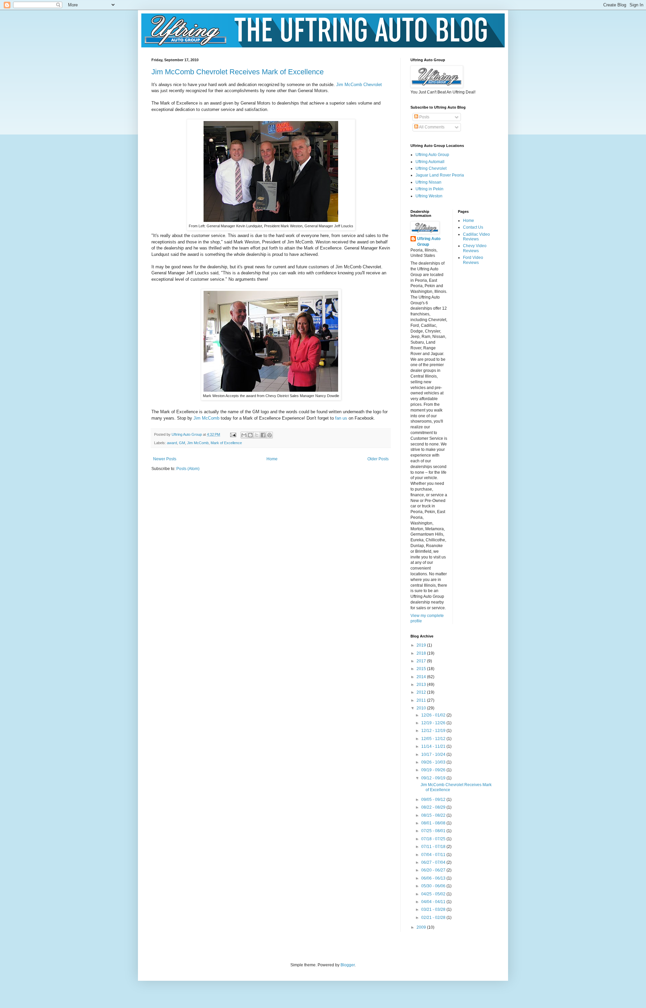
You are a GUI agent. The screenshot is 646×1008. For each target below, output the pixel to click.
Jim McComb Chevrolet (359, 84)
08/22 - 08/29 (433, 807)
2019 (422, 645)
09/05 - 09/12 (433, 799)
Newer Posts (164, 459)
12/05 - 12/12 (433, 738)
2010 (422, 708)
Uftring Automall (430, 161)
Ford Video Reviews (473, 260)
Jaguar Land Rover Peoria (440, 175)
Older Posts (378, 459)
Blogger (347, 965)
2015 (422, 668)
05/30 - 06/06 (433, 886)
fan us (341, 418)
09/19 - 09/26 (433, 770)
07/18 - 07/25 (433, 839)
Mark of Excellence (226, 443)
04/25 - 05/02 (433, 894)
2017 (422, 661)
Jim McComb (206, 418)
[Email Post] (232, 434)
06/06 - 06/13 (433, 878)
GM (182, 443)
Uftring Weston (429, 196)
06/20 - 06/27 (433, 870)
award (172, 443)
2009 (422, 927)
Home (272, 459)
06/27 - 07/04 (433, 862)
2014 (422, 676)
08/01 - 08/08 (433, 823)
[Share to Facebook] (263, 435)
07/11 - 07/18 (433, 846)
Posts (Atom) (188, 468)
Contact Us (473, 227)
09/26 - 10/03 (433, 762)
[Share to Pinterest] (269, 435)
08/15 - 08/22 (433, 815)
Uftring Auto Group (432, 154)
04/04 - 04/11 (433, 901)
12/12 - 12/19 (433, 730)
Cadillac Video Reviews (476, 236)
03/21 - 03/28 (433, 909)
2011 (422, 700)
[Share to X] (256, 435)
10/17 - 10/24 (433, 754)
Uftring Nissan (428, 182)
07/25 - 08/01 (433, 830)
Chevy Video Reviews (475, 248)
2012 (422, 692)
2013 (422, 684)
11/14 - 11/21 (433, 746)
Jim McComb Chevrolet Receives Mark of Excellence (237, 72)
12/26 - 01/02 (433, 715)
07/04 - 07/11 (433, 854)
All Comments (431, 127)
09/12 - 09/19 (433, 778)
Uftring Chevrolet (431, 168)
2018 (422, 653)
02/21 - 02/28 (433, 917)
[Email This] (244, 435)
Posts (423, 117)
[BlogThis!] (250, 435)
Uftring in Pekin (429, 189)
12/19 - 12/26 (433, 723)
